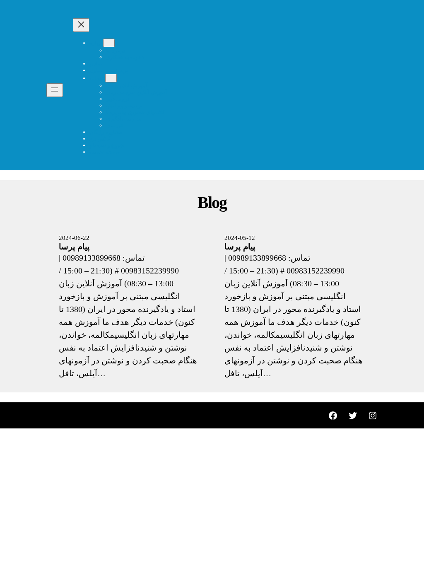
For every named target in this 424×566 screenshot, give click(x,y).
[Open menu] (54, 90)
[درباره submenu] (109, 43)
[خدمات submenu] (111, 78)
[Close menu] (81, 25)
